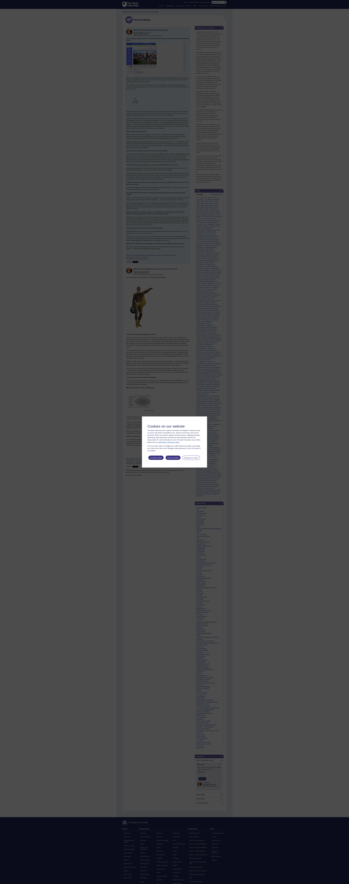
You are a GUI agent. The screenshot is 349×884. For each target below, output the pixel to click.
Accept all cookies (156, 458)
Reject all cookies (173, 458)
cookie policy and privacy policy (168, 442)
